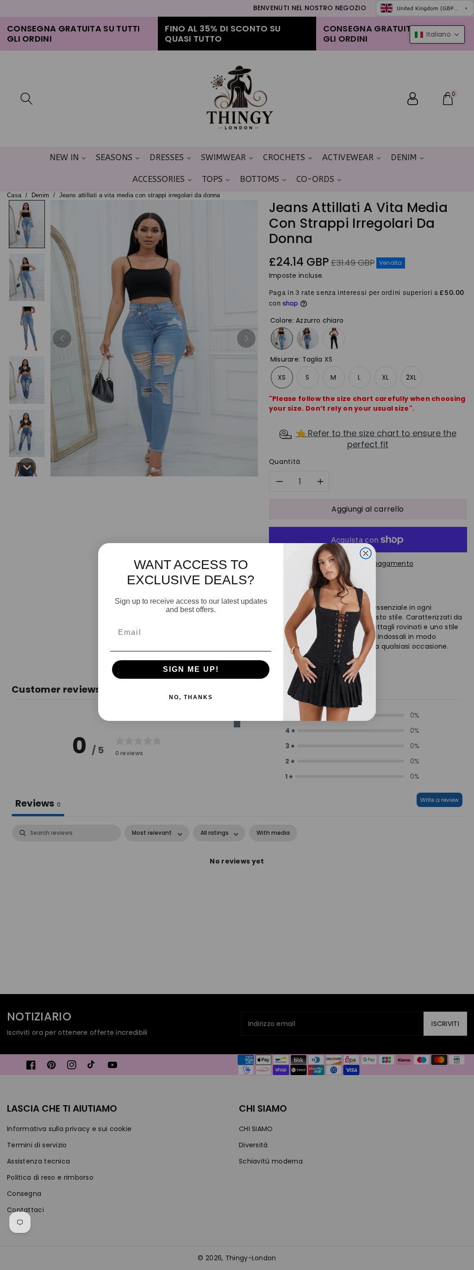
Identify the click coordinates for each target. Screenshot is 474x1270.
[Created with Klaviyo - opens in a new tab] (237, 724)
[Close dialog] (365, 553)
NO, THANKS (191, 697)
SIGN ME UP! (191, 669)
